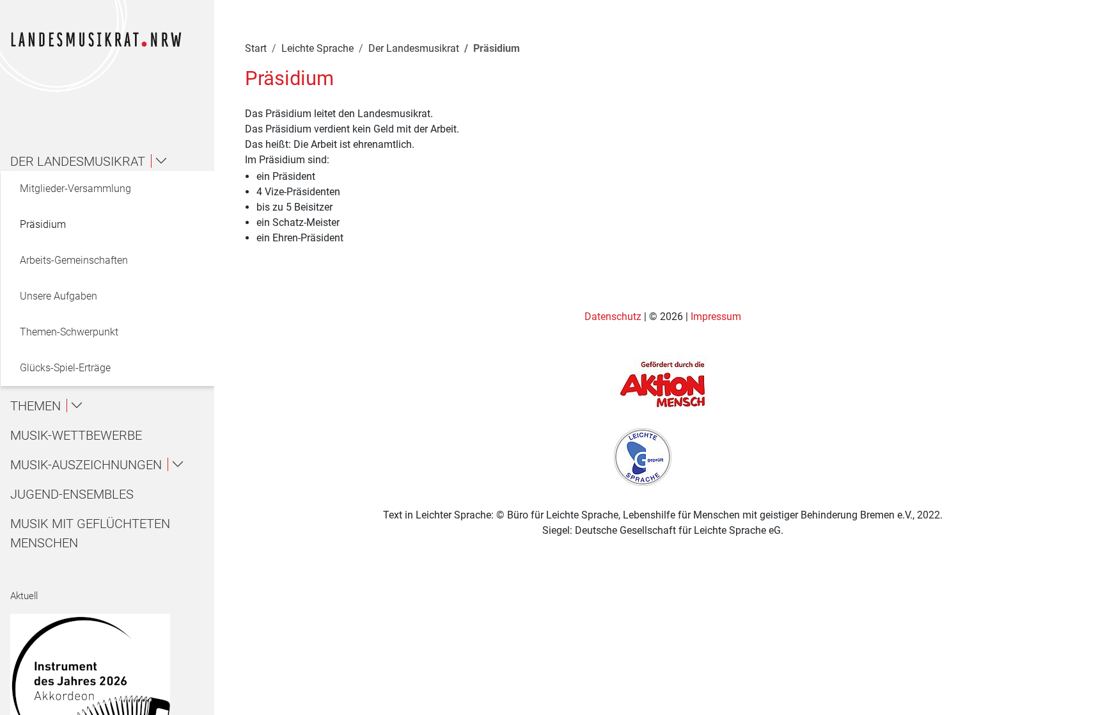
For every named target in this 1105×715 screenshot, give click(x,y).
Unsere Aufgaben (58, 296)
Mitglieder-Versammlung (75, 188)
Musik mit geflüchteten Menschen (90, 533)
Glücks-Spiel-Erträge (65, 368)
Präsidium (43, 224)
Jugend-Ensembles (72, 494)
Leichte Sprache (317, 48)
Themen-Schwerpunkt (69, 332)
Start (256, 48)
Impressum (716, 316)
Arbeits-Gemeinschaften (74, 260)
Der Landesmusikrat (413, 48)
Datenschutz (614, 316)
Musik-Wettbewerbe (76, 435)
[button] (112, 161)
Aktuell (24, 596)
